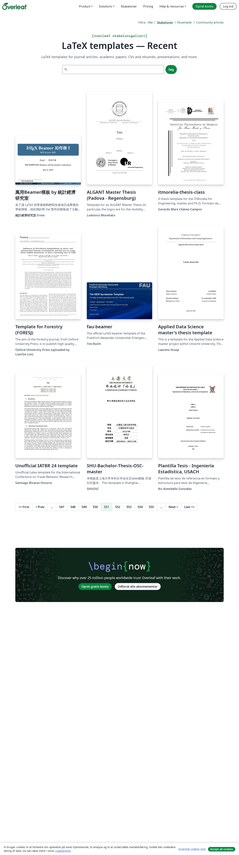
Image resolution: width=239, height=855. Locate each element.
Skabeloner (165, 22)
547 (61, 507)
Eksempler (184, 22)
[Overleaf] (14, 6)
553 (128, 507)
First (23, 507)
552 (117, 507)
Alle (150, 22)
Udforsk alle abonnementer (138, 586)
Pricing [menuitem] (148, 6)
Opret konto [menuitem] (204, 6)
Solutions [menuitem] (105, 6)
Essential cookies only (192, 849)
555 (151, 507)
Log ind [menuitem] (228, 6)
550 (95, 507)
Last (189, 507)
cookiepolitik (63, 851)
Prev (39, 507)
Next (173, 507)
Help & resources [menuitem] (171, 6)
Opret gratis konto (95, 586)
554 (140, 507)
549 (84, 507)
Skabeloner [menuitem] (129, 6)
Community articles (210, 22)
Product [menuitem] (84, 6)
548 (72, 507)
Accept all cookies (221, 849)
